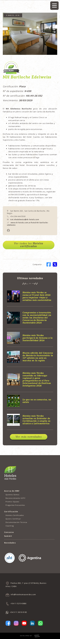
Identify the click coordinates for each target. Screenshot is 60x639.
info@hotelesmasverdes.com (23, 594)
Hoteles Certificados (15, 515)
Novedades (10, 543)
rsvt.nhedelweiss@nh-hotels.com (24, 219)
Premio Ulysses (12, 502)
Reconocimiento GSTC (15, 498)
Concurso (9, 532)
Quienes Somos (12, 495)
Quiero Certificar (13, 519)
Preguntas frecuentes (15, 505)
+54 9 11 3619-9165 (18, 612)
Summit (8, 536)
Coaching (10, 526)
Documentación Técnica (16, 522)
